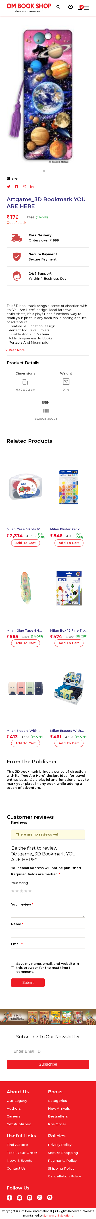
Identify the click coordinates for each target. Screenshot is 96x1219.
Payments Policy (62, 1160)
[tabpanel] (48, 95)
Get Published (19, 1124)
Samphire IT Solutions (58, 1215)
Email (17, 944)
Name (17, 924)
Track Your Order (22, 1153)
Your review (22, 904)
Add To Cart (25, 543)
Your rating (19, 883)
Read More (17, 350)
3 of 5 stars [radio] (21, 891)
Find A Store (17, 1145)
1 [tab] (44, 171)
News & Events (19, 1160)
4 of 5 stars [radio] (25, 891)
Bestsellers (58, 1116)
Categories (57, 1100)
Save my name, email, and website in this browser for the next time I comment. (47, 968)
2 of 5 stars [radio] (17, 891)
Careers (14, 1116)
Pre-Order (57, 1124)
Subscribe (48, 1064)
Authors (14, 1108)
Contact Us (16, 1168)
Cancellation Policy (64, 1176)
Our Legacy (17, 1100)
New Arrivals (59, 1108)
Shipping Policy (61, 1168)
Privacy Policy (59, 1145)
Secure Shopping (63, 1153)
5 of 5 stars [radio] (29, 891)
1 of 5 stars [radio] (12, 891)
